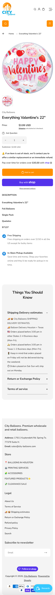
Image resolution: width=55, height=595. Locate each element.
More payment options (27, 188)
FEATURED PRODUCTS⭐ (18, 478)
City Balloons (30, 576)
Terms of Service (13, 506)
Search (8, 533)
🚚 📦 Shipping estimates (17, 512)
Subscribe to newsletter (19, 542)
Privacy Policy (11, 528)
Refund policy (11, 522)
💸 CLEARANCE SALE (16, 484)
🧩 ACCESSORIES (13, 473)
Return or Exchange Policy (17, 517)
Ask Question (11, 133)
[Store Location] (50, 23)
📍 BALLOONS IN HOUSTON (19, 462)
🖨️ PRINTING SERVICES (16, 467)
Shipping (22, 128)
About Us (9, 501)
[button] (7, 100)
